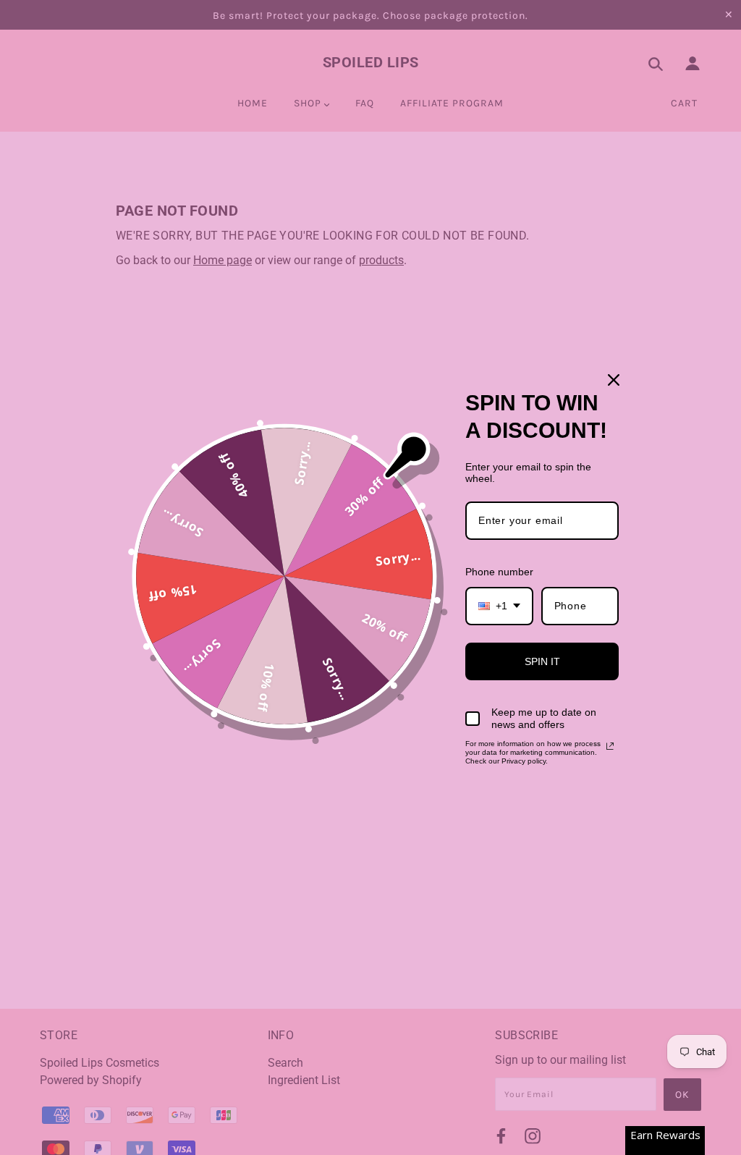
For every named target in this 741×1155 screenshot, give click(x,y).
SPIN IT (542, 661)
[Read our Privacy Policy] (610, 746)
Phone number (499, 572)
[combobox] (499, 606)
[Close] (613, 380)
